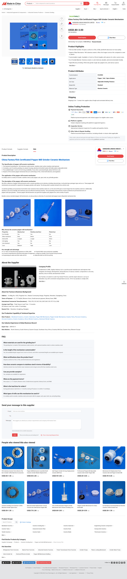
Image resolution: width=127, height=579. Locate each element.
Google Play (17, 562)
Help (94, 9)
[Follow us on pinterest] (122, 562)
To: (10, 416)
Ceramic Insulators (18, 319)
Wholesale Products (63, 567)
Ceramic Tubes (6, 529)
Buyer (85, 9)
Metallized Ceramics (17, 317)
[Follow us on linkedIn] (124, 562)
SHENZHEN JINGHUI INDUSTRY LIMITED (83, 22)
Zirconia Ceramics (7, 319)
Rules (124, 9)
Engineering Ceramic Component (103, 525)
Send (14, 435)
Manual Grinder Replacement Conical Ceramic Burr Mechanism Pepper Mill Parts (37, 507)
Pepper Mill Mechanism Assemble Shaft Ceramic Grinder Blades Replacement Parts (37, 472)
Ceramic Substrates (29, 317)
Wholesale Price (73, 567)
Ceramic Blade (67, 532)
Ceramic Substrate (68, 525)
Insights (100, 567)
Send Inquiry (82, 37)
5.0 (105, 151)
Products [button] (29, 3)
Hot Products (28, 567)
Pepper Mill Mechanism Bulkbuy (42, 554)
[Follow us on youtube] (119, 562)
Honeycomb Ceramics (100, 529)
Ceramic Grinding (49, 12)
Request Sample (96, 41)
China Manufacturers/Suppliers (49, 567)
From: (9, 411)
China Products (37, 567)
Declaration (81, 573)
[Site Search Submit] (86, 3)
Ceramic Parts (70, 317)
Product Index (93, 567)
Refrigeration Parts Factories (11, 550)
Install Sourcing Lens (44, 562)
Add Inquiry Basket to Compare (34, 68)
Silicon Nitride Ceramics (32, 319)
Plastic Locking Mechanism (98, 550)
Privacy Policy (90, 573)
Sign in (123, 4)
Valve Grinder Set (7, 554)
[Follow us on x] (114, 562)
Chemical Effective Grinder (23, 554)
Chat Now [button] (113, 37)
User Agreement (73, 573)
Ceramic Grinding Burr (38, 525)
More (3, 557)
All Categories (7, 9)
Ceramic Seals (36, 532)
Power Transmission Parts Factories (66, 550)
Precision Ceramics (80, 317)
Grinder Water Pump (115, 550)
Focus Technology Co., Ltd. (51, 573)
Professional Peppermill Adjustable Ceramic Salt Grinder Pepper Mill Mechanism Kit (86, 472)
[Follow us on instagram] (117, 562)
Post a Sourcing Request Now (50, 435)
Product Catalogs (26, 522)
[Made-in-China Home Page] (11, 3)
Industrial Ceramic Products (35, 12)
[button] (81, 3)
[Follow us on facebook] (112, 562)
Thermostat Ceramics (100, 532)
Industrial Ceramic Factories (45, 550)
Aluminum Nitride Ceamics (47, 319)
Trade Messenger (29, 562)
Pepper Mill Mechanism (43, 317)
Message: (8, 420)
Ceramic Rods (67, 529)
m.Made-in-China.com (67, 569)
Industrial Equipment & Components (16, 12)
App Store (6, 562)
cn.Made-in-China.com (80, 569)
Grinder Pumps (84, 550)
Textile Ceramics (6, 532)
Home (3, 12)
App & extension (104, 9)
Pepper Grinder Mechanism (58, 317)
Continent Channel (83, 567)
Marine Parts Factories (28, 550)
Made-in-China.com (56, 569)
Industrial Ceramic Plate (39, 529)
